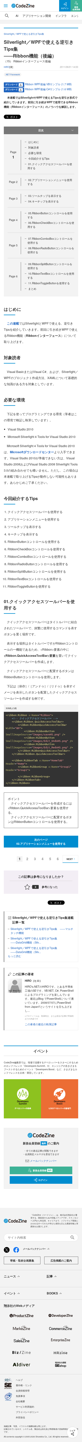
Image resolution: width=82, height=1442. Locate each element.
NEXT (70, 859)
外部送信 (20, 1417)
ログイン (42, 1180)
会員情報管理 (23, 1390)
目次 (41, 130)
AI (17, 16)
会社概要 (20, 1401)
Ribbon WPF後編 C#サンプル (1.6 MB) (48, 89)
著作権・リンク (24, 1385)
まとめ (32, 289)
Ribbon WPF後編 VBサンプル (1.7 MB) (48, 84)
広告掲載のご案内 (61, 1260)
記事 (50, 1276)
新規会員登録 (42, 1170)
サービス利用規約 (25, 1406)
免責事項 (20, 1395)
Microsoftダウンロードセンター (32, 452)
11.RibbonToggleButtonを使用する (49, 283)
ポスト (13, 117)
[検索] (7, 15)
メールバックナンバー (43, 1161)
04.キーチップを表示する (43, 201)
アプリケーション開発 (37, 16)
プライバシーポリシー (27, 1412)
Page (13, 182)
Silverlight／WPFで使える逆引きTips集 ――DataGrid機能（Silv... (35, 940)
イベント (10, 1293)
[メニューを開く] (5, 5)
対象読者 (33, 147)
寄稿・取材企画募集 (22, 1260)
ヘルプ (19, 1379)
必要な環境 (35, 153)
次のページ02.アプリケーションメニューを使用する (41, 841)
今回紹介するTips (38, 158)
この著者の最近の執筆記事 (41, 1024)
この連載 (13, 323)
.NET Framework (12, 74)
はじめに (33, 142)
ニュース (10, 1276)
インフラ (61, 16)
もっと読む (14, 956)
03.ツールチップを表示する (44, 196)
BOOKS (52, 1293)
